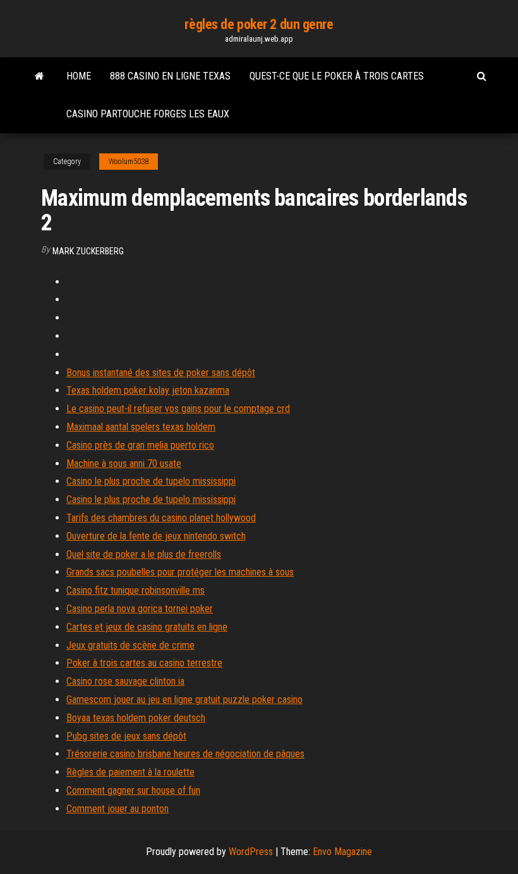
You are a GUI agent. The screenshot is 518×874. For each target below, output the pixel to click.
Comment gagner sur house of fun (133, 790)
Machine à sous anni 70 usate (123, 463)
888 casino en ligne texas (170, 76)
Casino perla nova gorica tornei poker (139, 609)
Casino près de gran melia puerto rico (140, 445)
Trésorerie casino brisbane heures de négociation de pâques (185, 754)
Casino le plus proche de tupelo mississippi (151, 481)
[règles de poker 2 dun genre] (39, 76)
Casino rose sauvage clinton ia (125, 681)
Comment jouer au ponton (117, 809)
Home (78, 76)
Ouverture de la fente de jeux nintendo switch (156, 536)
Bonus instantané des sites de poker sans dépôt (160, 373)
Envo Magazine (342, 852)
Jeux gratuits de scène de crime (130, 645)
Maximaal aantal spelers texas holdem (140, 427)
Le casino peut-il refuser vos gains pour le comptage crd (178, 409)
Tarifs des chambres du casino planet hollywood (161, 518)
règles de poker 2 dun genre (258, 24)
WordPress (251, 852)
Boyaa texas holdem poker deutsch (135, 718)
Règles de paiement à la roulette (130, 772)
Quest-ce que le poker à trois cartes (337, 76)
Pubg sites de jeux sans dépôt (126, 736)
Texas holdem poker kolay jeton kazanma (147, 390)
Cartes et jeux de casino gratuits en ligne (146, 627)
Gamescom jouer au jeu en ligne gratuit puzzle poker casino (184, 700)
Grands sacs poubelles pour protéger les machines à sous (180, 572)
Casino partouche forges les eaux (147, 114)
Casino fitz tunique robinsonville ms (135, 590)
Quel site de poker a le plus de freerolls (143, 554)
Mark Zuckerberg (88, 251)
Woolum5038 (128, 161)
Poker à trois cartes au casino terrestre (144, 663)
